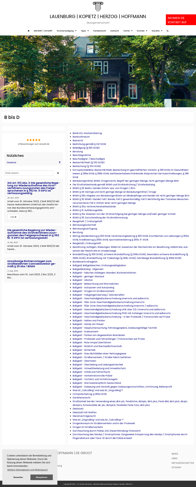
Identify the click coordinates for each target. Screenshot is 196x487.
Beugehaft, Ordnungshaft (87, 243)
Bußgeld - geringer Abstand (88, 276)
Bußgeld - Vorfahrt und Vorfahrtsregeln (95, 379)
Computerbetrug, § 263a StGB (90, 394)
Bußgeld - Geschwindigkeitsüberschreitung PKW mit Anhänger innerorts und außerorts (122, 313)
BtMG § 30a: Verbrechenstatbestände (94, 206)
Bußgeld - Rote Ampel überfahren (92, 342)
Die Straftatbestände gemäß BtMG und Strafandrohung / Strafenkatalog (114, 184)
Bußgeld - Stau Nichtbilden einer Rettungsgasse (99, 353)
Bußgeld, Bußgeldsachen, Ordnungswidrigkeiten (99, 265)
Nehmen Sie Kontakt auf (177, 20)
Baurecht (78, 140)
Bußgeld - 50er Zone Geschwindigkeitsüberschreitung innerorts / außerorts (115, 305)
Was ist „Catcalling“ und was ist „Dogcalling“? (98, 390)
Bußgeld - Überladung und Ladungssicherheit (98, 364)
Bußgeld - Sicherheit (84, 350)
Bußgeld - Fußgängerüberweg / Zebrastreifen (98, 294)
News (175, 453)
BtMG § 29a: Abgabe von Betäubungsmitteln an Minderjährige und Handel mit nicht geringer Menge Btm (131, 195)
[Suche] (168, 31)
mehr (12, 217)
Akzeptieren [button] (41, 477)
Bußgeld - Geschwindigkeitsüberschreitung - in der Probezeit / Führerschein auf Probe (121, 316)
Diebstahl (78, 408)
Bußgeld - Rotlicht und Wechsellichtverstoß (97, 346)
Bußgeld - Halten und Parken (89, 320)
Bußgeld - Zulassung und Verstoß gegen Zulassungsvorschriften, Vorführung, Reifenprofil (122, 386)
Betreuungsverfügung (85, 228)
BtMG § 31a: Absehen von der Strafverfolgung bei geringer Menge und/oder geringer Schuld (124, 214)
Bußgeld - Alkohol (83, 280)
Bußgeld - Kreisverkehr (86, 331)
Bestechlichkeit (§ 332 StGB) (89, 162)
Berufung (78, 151)
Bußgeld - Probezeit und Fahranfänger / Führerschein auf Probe (109, 339)
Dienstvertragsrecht (84, 416)
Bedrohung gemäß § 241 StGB (89, 144)
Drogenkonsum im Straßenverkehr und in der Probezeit (104, 423)
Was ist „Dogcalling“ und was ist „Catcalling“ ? (98, 419)
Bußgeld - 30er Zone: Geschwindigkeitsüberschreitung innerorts (108, 302)
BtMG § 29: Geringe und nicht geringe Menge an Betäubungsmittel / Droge (114, 192)
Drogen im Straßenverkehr (88, 427)
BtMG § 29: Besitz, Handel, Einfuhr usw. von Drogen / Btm (104, 188)
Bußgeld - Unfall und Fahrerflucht (91, 372)
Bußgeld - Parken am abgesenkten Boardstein (99, 335)
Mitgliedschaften (183, 463)
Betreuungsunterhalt (84, 225)
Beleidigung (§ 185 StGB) (86, 147)
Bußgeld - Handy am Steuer (88, 324)
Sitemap (176, 467)
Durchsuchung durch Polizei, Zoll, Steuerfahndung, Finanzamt (107, 430)
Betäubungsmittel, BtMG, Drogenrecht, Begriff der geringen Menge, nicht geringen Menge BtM (125, 180)
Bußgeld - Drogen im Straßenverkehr (94, 291)
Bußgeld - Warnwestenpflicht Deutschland (97, 383)
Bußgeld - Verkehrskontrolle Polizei (92, 375)
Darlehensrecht (82, 397)
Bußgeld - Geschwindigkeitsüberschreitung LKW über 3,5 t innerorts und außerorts (119, 309)
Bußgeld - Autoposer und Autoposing (93, 287)
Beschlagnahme (82, 155)
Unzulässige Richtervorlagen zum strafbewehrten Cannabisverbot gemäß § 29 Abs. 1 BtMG (31, 263)
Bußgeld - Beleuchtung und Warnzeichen (96, 283)
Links (174, 458)
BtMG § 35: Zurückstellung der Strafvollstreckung (100, 217)
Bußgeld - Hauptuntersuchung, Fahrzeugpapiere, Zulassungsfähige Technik (115, 328)
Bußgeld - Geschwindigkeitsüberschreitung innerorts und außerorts (111, 298)
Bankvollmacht (81, 136)
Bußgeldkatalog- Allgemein (88, 269)
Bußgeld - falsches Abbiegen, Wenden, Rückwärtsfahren (104, 272)
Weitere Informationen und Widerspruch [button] (27, 470)
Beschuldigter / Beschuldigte (89, 159)
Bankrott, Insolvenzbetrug (87, 133)
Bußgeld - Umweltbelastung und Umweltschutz (99, 368)
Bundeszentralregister (85, 261)
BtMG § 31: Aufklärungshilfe (87, 210)
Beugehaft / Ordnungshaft (87, 221)
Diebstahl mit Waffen (85, 412)
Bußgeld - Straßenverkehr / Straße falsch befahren (102, 357)
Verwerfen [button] (18, 477)
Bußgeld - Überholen (84, 361)
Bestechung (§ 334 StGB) (87, 166)
